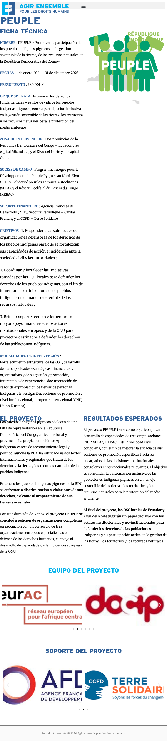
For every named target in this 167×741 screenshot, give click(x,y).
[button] (7, 604)
